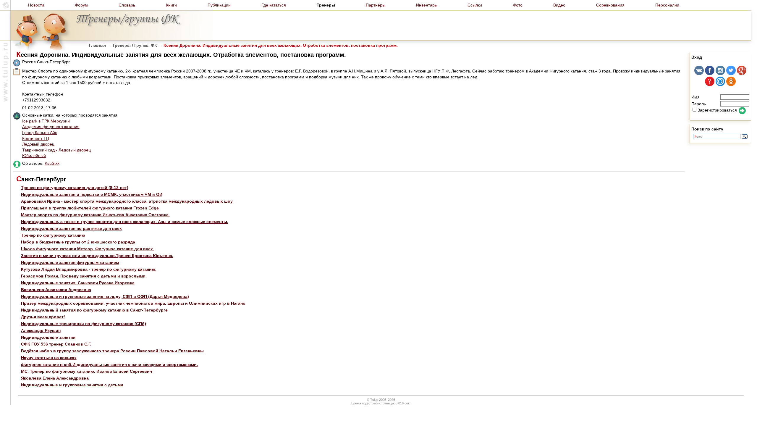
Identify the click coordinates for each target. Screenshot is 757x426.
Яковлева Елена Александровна (55, 378)
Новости (36, 5)
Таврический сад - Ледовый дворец (56, 150)
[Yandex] (709, 84)
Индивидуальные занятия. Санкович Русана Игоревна (78, 282)
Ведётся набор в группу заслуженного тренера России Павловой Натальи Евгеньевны (112, 350)
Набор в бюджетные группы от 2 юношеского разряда (78, 242)
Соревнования (610, 5)
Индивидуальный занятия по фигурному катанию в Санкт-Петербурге (94, 310)
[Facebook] (709, 73)
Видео (559, 5)
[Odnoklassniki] (731, 84)
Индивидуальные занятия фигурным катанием (70, 262)
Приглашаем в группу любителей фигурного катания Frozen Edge (90, 208)
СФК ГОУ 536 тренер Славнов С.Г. (56, 344)
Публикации (219, 5)
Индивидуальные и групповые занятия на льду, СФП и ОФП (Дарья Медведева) (105, 296)
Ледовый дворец (38, 144)
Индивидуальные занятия (48, 337)
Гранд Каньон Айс (39, 132)
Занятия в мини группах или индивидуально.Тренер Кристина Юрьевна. (97, 255)
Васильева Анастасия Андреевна (56, 289)
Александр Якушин (41, 330)
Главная (97, 45)
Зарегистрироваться (717, 110)
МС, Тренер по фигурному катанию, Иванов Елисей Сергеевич (86, 371)
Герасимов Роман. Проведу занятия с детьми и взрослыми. (84, 276)
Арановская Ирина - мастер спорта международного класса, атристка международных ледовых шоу (127, 201)
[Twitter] (731, 73)
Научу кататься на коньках (49, 357)
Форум (81, 5)
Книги (171, 5)
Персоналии (667, 5)
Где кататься (273, 5)
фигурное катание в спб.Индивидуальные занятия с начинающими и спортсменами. (109, 364)
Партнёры (375, 5)
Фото (518, 5)
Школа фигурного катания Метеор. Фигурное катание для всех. (87, 248)
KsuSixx (52, 163)
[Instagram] (720, 73)
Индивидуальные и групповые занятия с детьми (72, 385)
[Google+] (741, 73)
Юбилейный (34, 155)
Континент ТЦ (35, 138)
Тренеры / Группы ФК (134, 45)
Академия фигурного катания (51, 126)
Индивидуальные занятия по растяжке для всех (71, 228)
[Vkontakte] (699, 73)
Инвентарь (426, 5)
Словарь (127, 5)
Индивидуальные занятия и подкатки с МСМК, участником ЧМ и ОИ (91, 194)
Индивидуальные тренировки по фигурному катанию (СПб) (83, 323)
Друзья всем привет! (43, 316)
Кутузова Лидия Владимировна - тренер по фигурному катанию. (88, 269)
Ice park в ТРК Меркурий (46, 121)
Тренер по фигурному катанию (53, 235)
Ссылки (475, 5)
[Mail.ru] (720, 84)
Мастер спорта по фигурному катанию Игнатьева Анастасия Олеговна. (95, 214)
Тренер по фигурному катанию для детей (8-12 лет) (74, 187)
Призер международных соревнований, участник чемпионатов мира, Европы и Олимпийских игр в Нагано (133, 303)
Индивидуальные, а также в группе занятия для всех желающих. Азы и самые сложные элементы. (124, 221)
